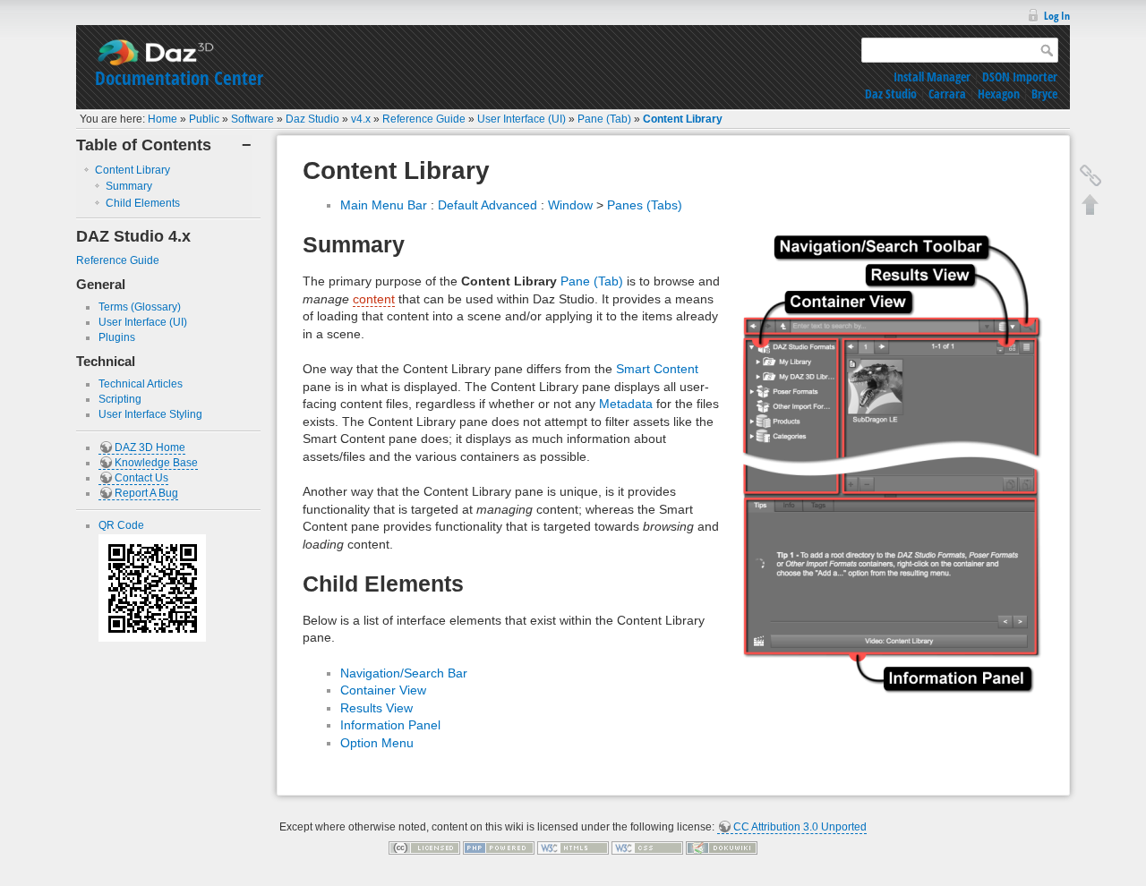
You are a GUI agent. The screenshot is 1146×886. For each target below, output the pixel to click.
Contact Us (141, 478)
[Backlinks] (1090, 175)
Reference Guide (424, 119)
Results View (376, 708)
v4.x (361, 119)
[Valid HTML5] (573, 847)
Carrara (947, 93)
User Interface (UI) (521, 119)
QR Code (121, 525)
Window (570, 205)
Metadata (626, 403)
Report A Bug (146, 493)
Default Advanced (487, 205)
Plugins (116, 337)
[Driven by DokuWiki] (721, 847)
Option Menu (377, 743)
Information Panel (390, 725)
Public (204, 119)
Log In (1057, 15)
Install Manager (932, 76)
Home (162, 119)
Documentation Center (179, 77)
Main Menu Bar (383, 205)
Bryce (1044, 93)
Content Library (683, 119)
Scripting (119, 399)
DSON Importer (1019, 76)
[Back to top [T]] (1090, 204)
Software (252, 119)
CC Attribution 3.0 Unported (800, 827)
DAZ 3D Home (150, 447)
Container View (383, 690)
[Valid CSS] (647, 847)
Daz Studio (891, 93)
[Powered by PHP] (499, 847)
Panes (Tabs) (644, 205)
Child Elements (143, 203)
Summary (129, 186)
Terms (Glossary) (139, 307)
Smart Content (657, 369)
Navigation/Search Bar (403, 673)
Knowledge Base (156, 462)
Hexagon (999, 93)
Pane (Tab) (604, 119)
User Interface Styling (150, 414)
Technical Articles (140, 384)
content (374, 299)
